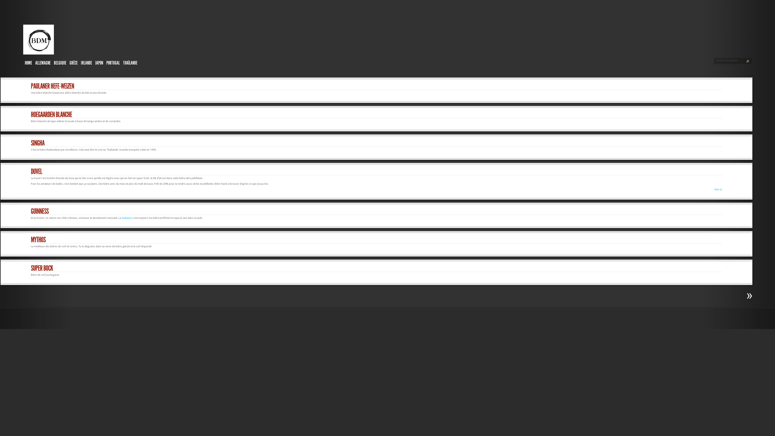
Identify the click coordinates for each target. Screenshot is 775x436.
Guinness (40, 211)
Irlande (86, 63)
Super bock (42, 268)
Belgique (60, 63)
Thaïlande (130, 63)
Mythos (38, 240)
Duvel (36, 171)
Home (28, 63)
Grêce (74, 63)
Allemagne (43, 63)
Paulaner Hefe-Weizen (52, 86)
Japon (99, 63)
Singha (37, 143)
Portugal (113, 63)
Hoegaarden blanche (51, 114)
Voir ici (718, 189)
